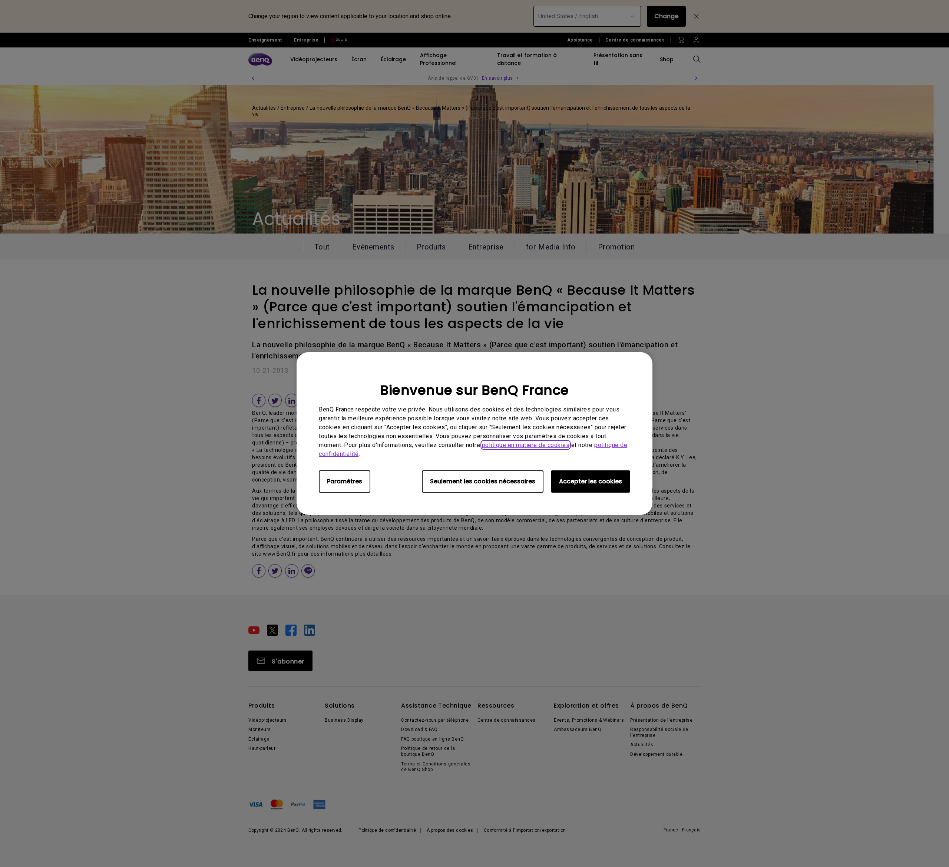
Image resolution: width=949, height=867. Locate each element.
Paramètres (344, 481)
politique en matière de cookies (526, 445)
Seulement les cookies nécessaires (482, 481)
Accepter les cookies (590, 481)
